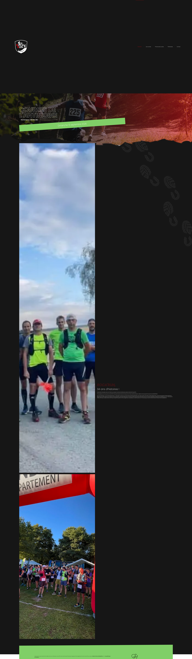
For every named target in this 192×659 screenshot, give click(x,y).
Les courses (148, 46)
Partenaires (170, 46)
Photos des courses (159, 46)
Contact (178, 46)
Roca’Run (140, 46)
